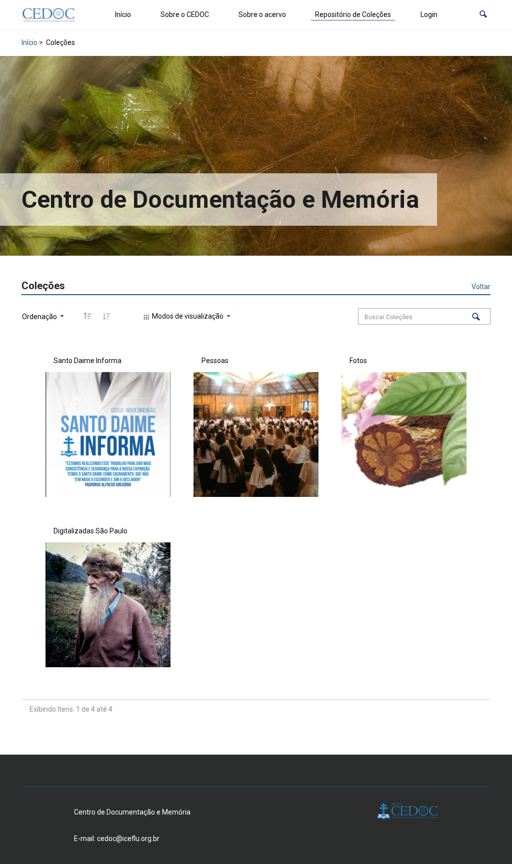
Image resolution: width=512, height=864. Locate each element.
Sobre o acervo (262, 14)
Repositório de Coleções (353, 14)
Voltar (481, 287)
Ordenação (40, 317)
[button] (483, 14)
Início (123, 14)
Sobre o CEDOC (184, 14)
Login (429, 14)
